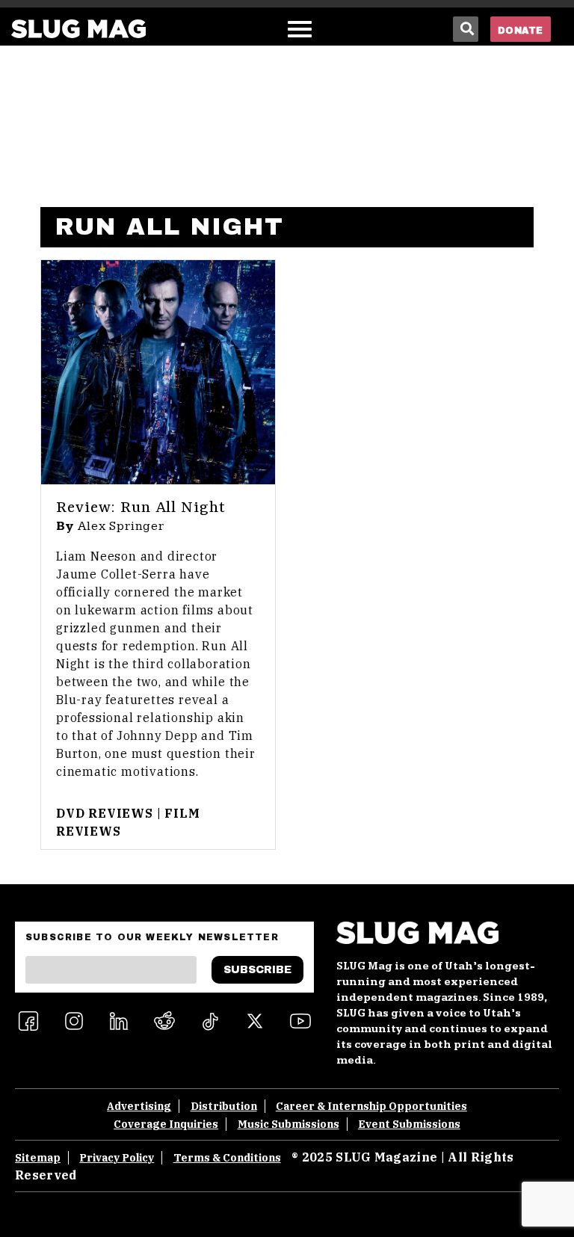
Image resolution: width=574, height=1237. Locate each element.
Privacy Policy (116, 1157)
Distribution (224, 1106)
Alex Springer (121, 526)
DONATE (520, 30)
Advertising (139, 1106)
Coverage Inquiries (166, 1124)
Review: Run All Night (141, 508)
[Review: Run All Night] (158, 372)
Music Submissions (288, 1124)
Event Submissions (409, 1124)
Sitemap (38, 1157)
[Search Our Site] (465, 29)
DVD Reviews (104, 813)
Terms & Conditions (227, 1157)
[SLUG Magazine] (78, 29)
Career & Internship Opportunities (371, 1106)
